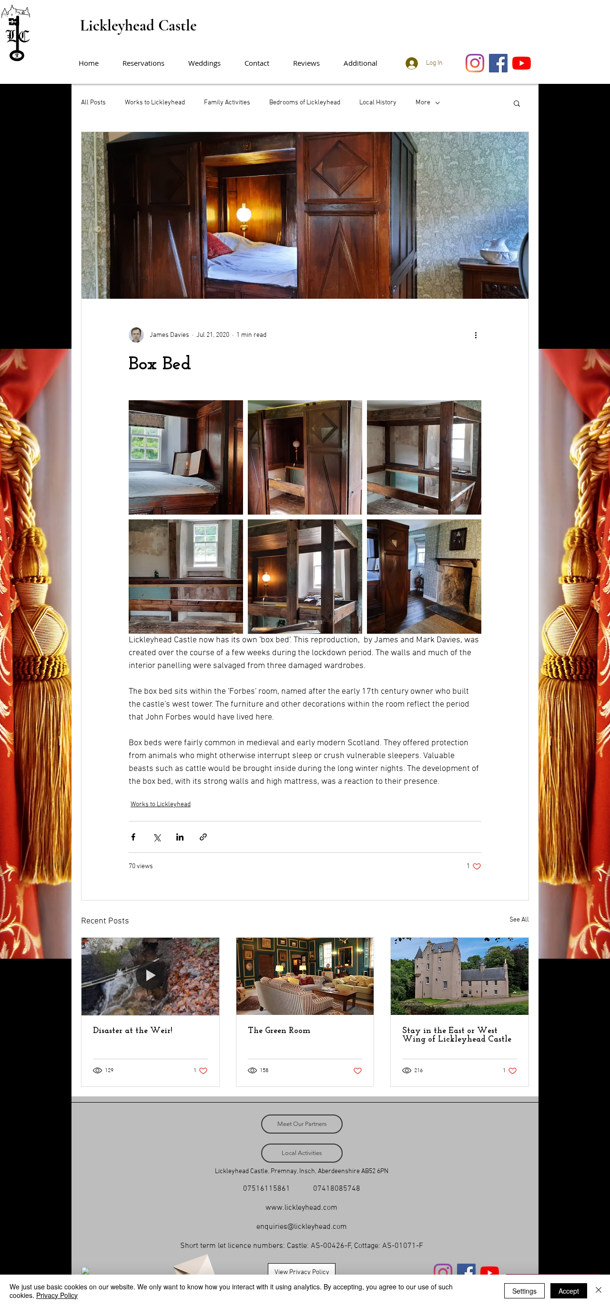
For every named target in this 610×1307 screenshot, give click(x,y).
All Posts (93, 103)
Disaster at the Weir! (132, 1031)
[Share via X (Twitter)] (156, 836)
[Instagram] (475, 63)
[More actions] (475, 335)
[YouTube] (521, 63)
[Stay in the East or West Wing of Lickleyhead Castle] (460, 976)
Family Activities (227, 103)
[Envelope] (193, 1268)
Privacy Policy (57, 1295)
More (423, 103)
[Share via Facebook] (133, 836)
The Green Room (279, 1031)
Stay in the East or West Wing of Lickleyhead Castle (456, 1035)
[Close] (598, 1290)
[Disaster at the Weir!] (150, 976)
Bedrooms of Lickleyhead (304, 103)
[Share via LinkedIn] (179, 836)
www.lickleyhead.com (301, 1208)
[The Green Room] (305, 976)
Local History (377, 103)
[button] (365, 63)
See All (519, 920)
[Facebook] (498, 63)
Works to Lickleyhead (155, 103)
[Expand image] (186, 457)
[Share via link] (203, 836)
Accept (569, 1291)
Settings (524, 1291)
